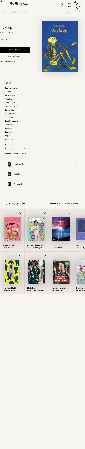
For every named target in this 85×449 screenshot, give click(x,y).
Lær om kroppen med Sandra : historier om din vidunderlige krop (35, 245)
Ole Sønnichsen (57, 290)
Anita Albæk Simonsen (35, 290)
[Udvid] (33, 149)
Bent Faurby (80, 248)
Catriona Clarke (57, 248)
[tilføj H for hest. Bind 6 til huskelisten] (20, 255)
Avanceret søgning (65, 12)
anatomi (28, 149)
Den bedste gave (9, 245)
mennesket (21, 149)
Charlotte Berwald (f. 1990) (10, 290)
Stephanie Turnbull (8, 32)
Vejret (54, 245)
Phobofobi (31, 288)
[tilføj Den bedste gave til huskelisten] (20, 212)
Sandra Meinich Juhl (34, 248)
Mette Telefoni (8, 248)
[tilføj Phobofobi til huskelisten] (44, 255)
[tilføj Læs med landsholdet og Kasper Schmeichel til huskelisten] (69, 255)
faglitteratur (22, 153)
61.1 (13, 145)
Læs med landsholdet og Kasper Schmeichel (60, 288)
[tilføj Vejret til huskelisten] (69, 212)
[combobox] (29, 12)
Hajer (78, 245)
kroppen (14, 149)
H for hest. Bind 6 (9, 288)
